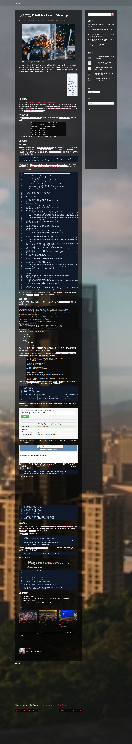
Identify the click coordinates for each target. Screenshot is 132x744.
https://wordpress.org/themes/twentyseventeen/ (50, 251)
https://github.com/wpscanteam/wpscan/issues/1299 (46, 232)
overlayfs (32, 350)
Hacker (22, 633)
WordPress (48, 633)
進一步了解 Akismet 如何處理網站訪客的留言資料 (53, 705)
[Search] (112, 14)
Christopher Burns (32, 62)
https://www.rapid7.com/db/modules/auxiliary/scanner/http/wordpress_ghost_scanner (57, 213)
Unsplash (42, 62)
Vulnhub (41, 633)
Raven (43, 65)
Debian (37, 20)
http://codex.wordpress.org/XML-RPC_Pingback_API (45, 211)
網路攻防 (71, 633)
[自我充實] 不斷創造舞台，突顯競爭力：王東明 (104, 68)
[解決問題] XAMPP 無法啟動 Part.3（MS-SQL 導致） (103, 63)
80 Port (74, 86)
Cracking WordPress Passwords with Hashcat (57, 466)
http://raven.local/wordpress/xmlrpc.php (41, 206)
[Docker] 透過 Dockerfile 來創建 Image (99, 40)
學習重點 (71, 92)
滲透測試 (52, 20)
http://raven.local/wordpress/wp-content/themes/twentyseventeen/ (56, 243)
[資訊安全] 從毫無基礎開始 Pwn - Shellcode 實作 (104, 74)
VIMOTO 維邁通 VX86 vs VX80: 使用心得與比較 (101, 24)
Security (36, 633)
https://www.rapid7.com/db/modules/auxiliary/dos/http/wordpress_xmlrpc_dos (55, 214)
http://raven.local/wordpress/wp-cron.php (41, 225)
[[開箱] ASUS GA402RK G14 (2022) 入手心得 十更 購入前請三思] (68, 615)
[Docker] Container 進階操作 (96, 45)
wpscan (54, 633)
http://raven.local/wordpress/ (41, 192)
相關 (73, 94)
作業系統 (46, 20)
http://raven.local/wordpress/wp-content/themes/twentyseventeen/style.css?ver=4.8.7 (63, 249)
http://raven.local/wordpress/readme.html (41, 220)
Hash (26, 633)
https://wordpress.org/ (43, 255)
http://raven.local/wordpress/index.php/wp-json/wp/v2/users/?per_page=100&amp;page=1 (59, 280)
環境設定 (71, 81)
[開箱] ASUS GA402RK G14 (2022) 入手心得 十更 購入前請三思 (67, 622)
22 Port (71, 88)
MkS (18, 3)
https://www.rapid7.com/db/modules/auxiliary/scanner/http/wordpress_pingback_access (58, 217)
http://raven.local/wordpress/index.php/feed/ (44, 237)
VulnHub (41, 20)
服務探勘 (71, 85)
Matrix (28, 65)
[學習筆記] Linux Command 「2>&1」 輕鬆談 (102, 79)
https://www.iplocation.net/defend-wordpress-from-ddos (48, 231)
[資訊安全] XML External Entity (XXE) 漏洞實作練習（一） (28, 621)
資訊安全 (57, 20)
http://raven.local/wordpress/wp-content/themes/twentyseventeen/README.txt (58, 246)
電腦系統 (62, 20)
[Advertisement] (48, 491)
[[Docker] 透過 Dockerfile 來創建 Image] (48, 615)
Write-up (60, 633)
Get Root (71, 90)
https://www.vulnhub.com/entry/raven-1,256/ (43, 102)
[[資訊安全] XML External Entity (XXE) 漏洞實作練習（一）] (28, 615)
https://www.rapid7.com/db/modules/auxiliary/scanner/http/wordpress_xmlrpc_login (57, 215)
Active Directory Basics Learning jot (98, 29)
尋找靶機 (71, 83)
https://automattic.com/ (56, 186)
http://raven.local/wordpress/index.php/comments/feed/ (48, 239)
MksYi (30, 20)
